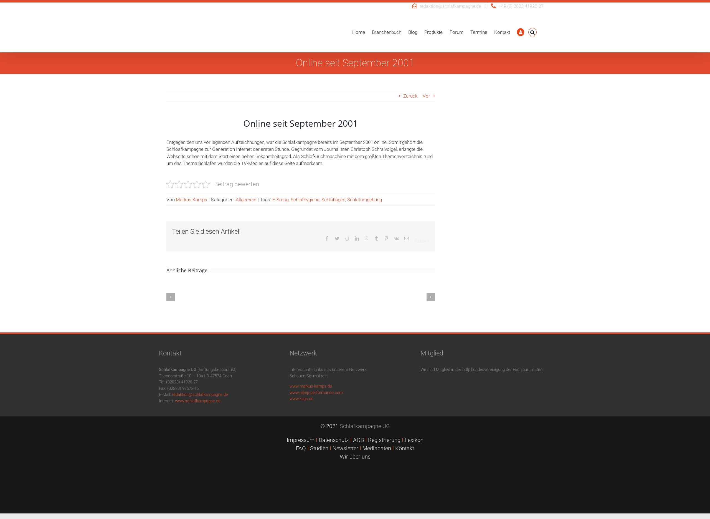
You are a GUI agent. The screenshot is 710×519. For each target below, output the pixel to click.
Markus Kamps (191, 199)
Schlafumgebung (364, 199)
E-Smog (280, 199)
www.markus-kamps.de (311, 386)
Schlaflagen (333, 199)
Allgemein (246, 199)
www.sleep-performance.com (316, 392)
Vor (426, 96)
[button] (532, 32)
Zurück (410, 96)
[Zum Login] (520, 32)
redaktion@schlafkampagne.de (450, 6)
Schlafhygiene (305, 199)
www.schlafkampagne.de (197, 400)
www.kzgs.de (301, 398)
